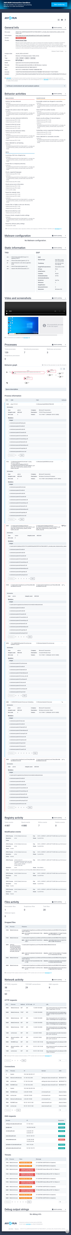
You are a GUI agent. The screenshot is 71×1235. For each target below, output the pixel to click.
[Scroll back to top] (67, 1231)
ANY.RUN (8, 78)
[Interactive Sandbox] (11, 18)
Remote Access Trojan (21, 40)
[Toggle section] (65, 27)
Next (22, 455)
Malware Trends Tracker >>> (59, 51)
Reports (17, 1228)
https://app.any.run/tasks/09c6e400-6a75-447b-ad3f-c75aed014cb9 (33, 35)
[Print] (62, 20)
